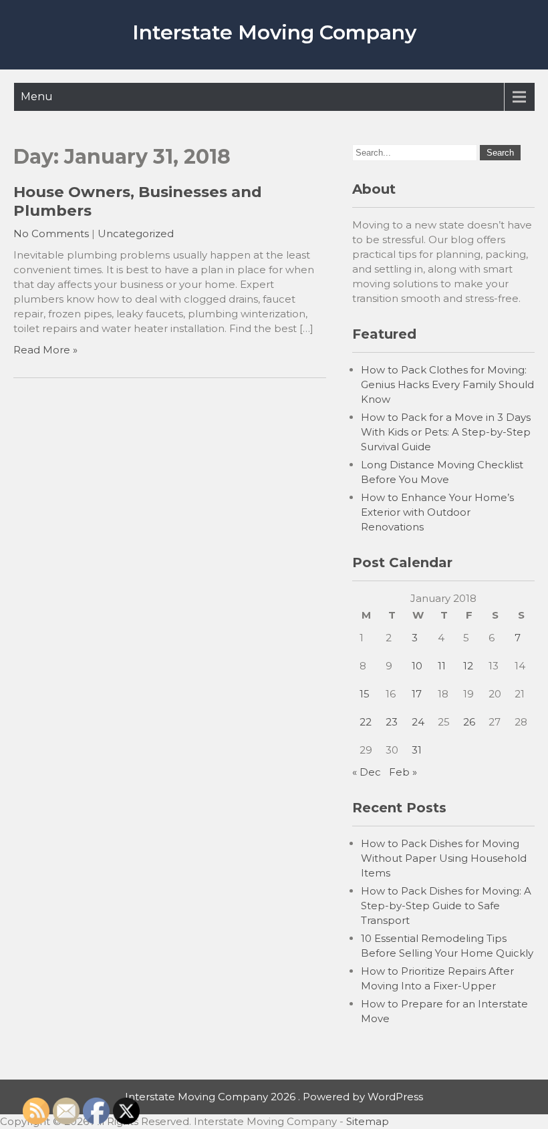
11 (442, 665)
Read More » (45, 349)
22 (366, 721)
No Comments (51, 233)
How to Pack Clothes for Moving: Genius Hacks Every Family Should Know (447, 384)
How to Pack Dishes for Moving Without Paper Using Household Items (444, 858)
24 (418, 721)
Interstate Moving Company (274, 32)
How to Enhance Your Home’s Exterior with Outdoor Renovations (437, 512)
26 (469, 721)
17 (417, 693)
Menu (37, 96)
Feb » (403, 772)
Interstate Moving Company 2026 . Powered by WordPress (274, 1096)
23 (392, 721)
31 (417, 750)
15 (365, 693)
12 (468, 665)
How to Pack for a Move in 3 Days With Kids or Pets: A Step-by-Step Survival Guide (446, 432)
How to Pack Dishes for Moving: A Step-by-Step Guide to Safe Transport (446, 905)
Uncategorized (136, 233)
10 (417, 665)
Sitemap (367, 1121)
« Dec (366, 772)
